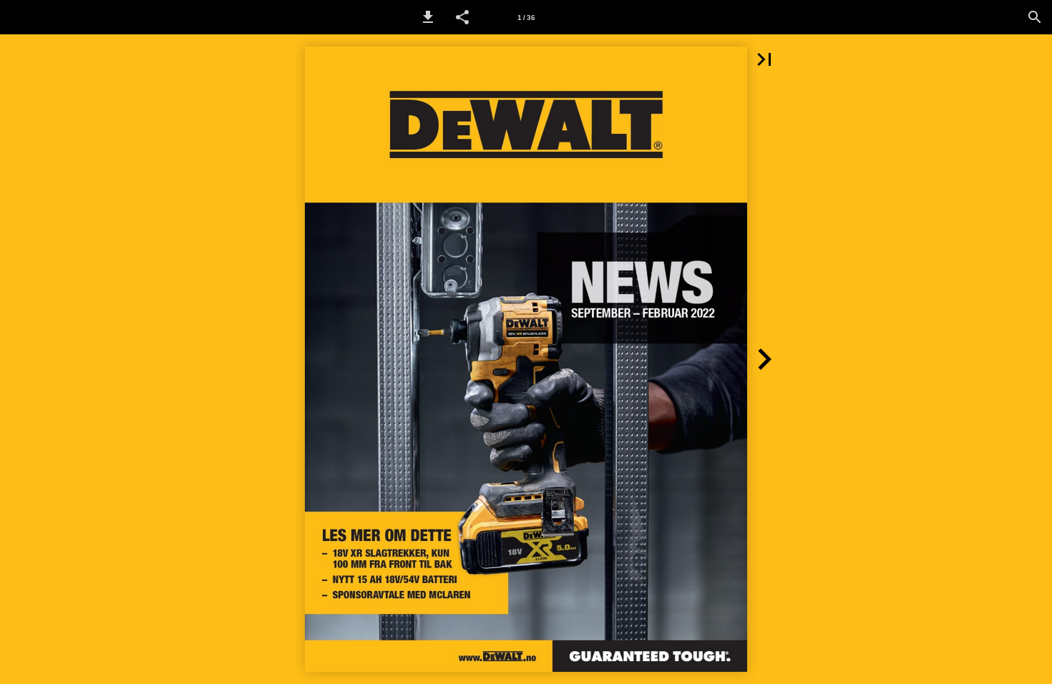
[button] (428, 17)
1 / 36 (526, 17)
